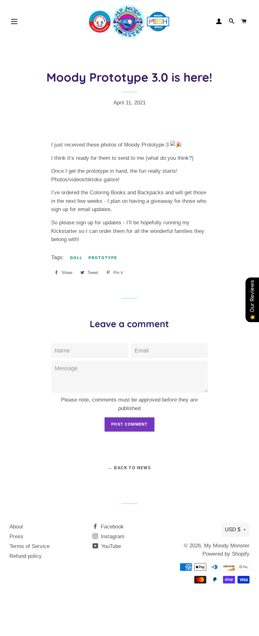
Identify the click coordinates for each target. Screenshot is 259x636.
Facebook (111, 527)
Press (16, 536)
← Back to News (129, 467)
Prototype (102, 257)
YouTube (110, 546)
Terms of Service (29, 546)
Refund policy (25, 556)
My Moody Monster (227, 546)
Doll (76, 257)
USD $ (232, 530)
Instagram (111, 536)
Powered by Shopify (226, 554)
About (16, 527)
